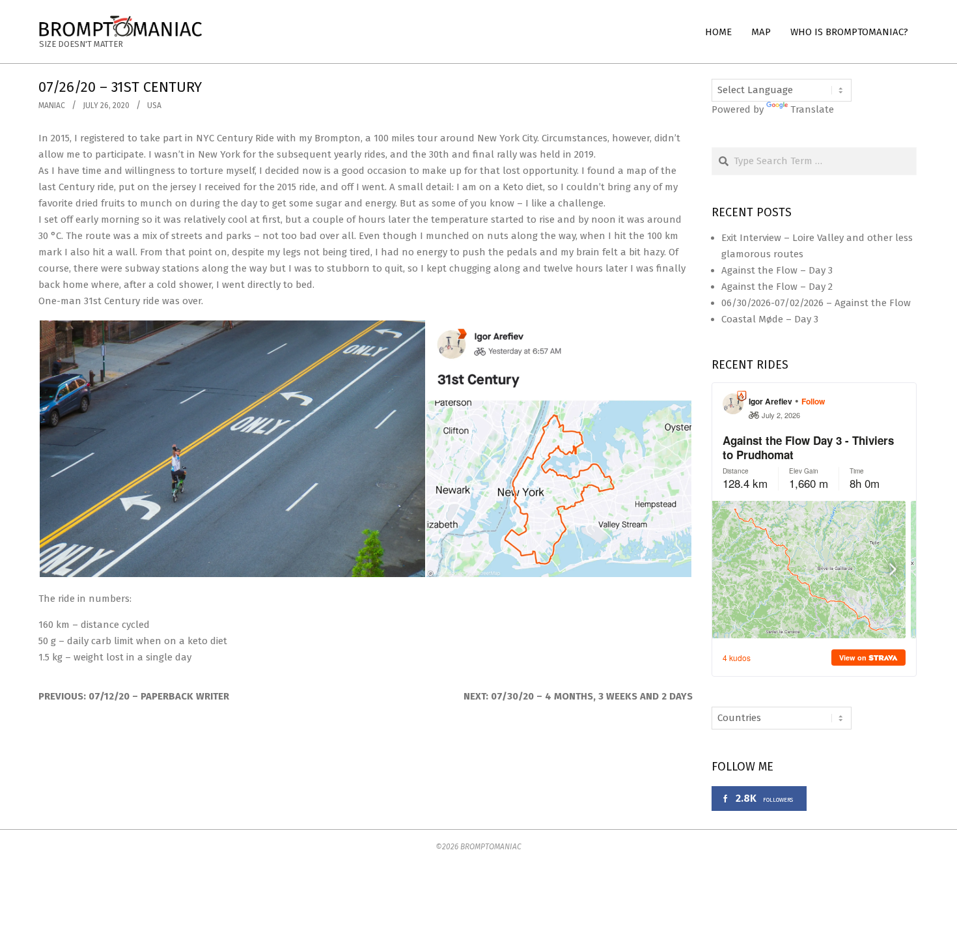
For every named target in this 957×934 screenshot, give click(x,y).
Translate (812, 109)
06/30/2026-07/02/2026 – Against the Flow (816, 303)
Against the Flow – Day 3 (777, 270)
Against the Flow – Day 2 (777, 286)
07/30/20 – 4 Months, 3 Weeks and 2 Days (592, 696)
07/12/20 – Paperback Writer (159, 696)
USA (154, 105)
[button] (231, 448)
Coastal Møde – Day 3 (769, 319)
